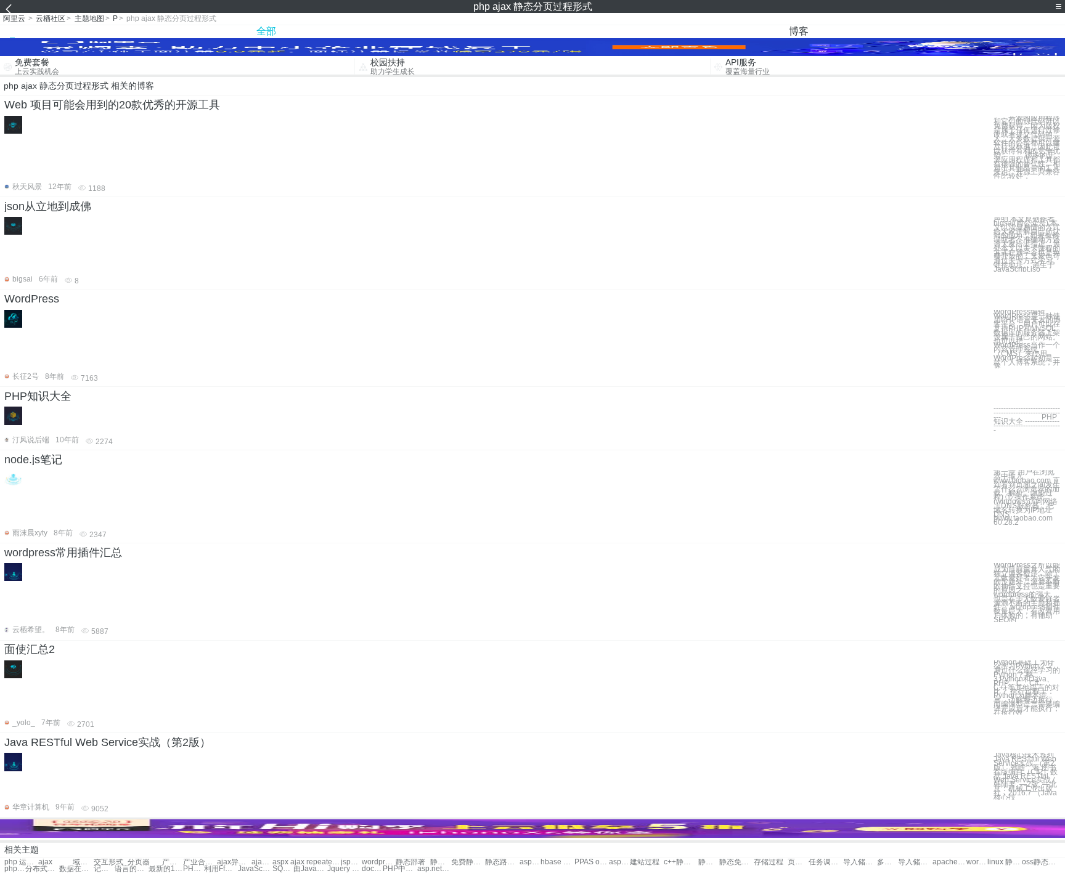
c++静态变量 (681, 862)
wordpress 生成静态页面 (976, 862)
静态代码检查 (440, 862)
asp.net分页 (619, 862)
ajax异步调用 (234, 862)
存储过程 (768, 862)
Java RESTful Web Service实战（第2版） (107, 742)
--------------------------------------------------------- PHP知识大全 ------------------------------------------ (1027, 419)
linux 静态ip (1004, 862)
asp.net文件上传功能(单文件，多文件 (434, 869)
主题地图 (89, 18)
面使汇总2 (29, 649)
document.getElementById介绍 (372, 869)
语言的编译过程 (132, 869)
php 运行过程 (21, 862)
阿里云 (14, 18)
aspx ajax (288, 862)
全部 (266, 31)
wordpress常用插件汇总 (63, 552)
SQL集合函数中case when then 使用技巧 (282, 869)
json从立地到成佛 (47, 206)
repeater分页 (323, 862)
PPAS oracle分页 (591, 862)
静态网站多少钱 (708, 862)
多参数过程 (887, 862)
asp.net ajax (530, 862)
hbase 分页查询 (557, 862)
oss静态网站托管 (1039, 862)
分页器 (139, 862)
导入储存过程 (860, 862)
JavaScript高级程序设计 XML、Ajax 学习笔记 (255, 869)
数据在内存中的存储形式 (76, 869)
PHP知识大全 (37, 396)
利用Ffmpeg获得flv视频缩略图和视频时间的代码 (221, 869)
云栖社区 (50, 18)
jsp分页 (351, 862)
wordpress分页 (379, 862)
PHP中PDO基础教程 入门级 (400, 869)
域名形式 (83, 862)
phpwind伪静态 (14, 869)
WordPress (31, 299)
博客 (799, 31)
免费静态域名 (468, 862)
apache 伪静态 (949, 862)
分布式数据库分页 (42, 869)
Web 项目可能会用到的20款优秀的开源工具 (112, 105)
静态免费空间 (736, 862)
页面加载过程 (798, 862)
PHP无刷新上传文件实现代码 (193, 869)
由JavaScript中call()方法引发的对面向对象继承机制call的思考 (310, 869)
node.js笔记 (33, 459)
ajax (45, 862)
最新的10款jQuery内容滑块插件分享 (165, 869)
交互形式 (108, 862)
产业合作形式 (172, 862)
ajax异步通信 (261, 862)
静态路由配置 (502, 862)
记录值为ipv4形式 (104, 869)
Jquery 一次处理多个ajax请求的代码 (344, 869)
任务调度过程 (826, 862)
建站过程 (644, 862)
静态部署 (410, 862)
